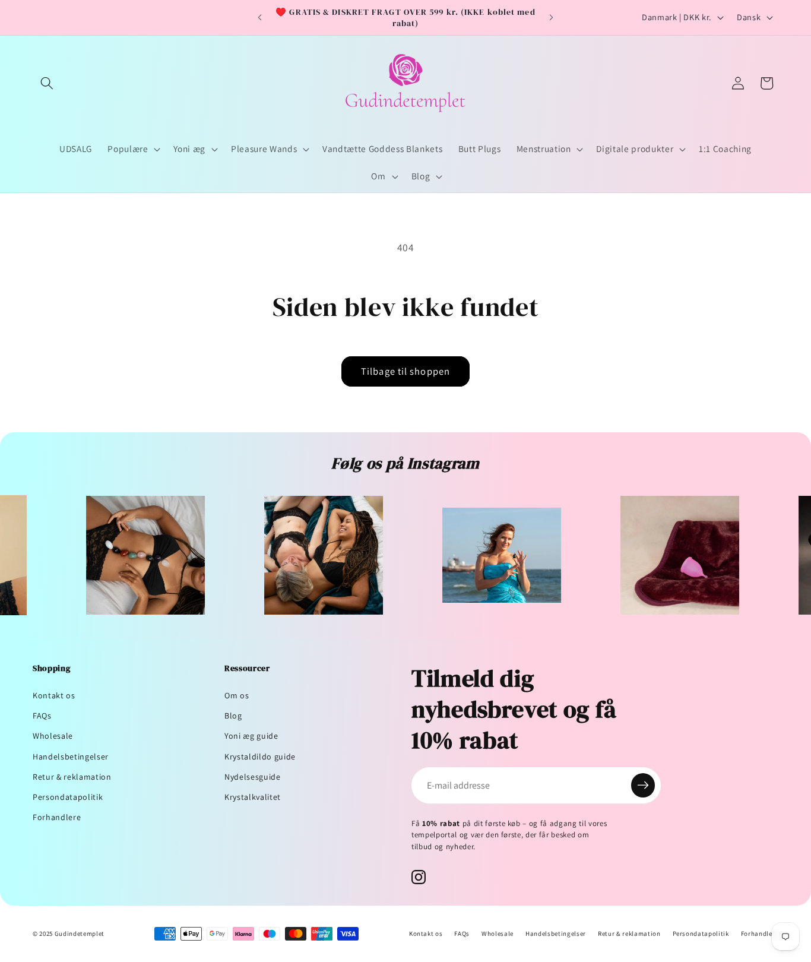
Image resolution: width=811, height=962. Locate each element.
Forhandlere (57, 817)
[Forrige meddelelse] (259, 17)
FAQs (42, 715)
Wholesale (53, 735)
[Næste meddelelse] (551, 17)
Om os (236, 695)
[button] (47, 83)
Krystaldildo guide (260, 756)
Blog (233, 715)
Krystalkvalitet (252, 797)
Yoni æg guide (251, 735)
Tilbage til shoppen (405, 371)
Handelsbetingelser (71, 756)
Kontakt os (54, 695)
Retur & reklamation (72, 776)
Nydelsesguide (252, 776)
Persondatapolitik (68, 797)
